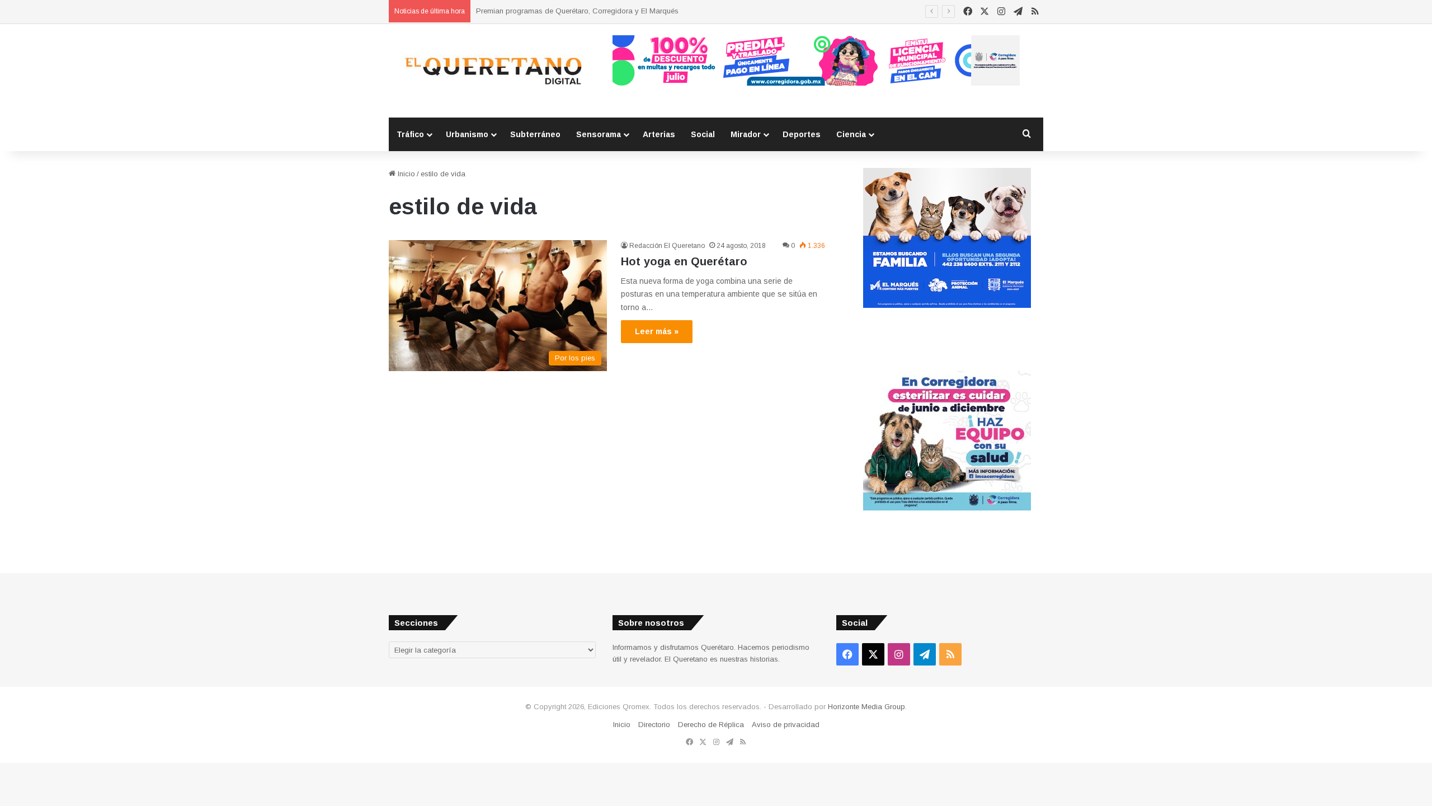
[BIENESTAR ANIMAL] (947, 305)
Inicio (405, 174)
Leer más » (657, 331)
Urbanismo (467, 134)
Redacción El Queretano (667, 246)
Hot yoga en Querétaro (684, 261)
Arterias (659, 134)
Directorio (654, 724)
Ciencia (851, 134)
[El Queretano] (492, 70)
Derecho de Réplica (711, 724)
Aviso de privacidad (785, 724)
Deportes (802, 134)
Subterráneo (535, 134)
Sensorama (598, 134)
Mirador (746, 134)
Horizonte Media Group (866, 706)
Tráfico (410, 134)
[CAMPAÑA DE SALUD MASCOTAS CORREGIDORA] (947, 508)
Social (703, 134)
